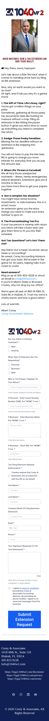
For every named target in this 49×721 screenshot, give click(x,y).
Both (13, 372)
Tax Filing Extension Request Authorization (21, 466)
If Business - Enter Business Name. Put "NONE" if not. (24, 418)
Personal (15, 365)
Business (15, 368)
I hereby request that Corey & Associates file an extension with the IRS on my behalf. (24, 475)
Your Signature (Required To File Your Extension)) (23, 547)
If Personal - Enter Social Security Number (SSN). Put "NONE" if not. (24, 399)
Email (11, 523)
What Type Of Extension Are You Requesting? (23, 358)
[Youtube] (35, 694)
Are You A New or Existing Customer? (19, 340)
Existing (14, 350)
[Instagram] (21, 694)
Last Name (13, 497)
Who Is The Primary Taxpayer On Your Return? (23, 380)
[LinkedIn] (28, 694)
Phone (12, 534)
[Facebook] (13, 694)
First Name (13, 485)
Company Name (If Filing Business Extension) (23, 510)
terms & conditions (30, 588)
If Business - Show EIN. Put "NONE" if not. (24, 447)
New (13, 347)
